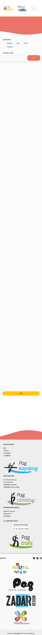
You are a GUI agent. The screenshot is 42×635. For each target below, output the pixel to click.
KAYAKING (7, 453)
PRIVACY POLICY (9, 511)
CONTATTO (7, 514)
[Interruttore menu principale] (33, 8)
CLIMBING (7, 455)
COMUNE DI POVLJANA (11, 487)
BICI (5, 448)
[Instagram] (37, 558)
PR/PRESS (7, 516)
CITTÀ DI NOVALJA (10, 480)
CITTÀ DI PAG (8, 482)
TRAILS (6, 450)
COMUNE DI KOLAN (10, 485)
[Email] (41, 558)
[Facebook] (34, 558)
